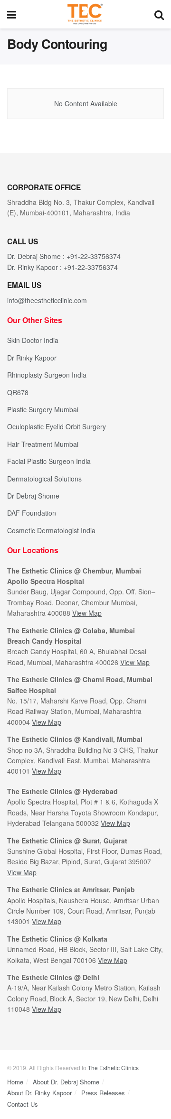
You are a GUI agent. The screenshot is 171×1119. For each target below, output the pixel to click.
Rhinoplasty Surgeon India (46, 374)
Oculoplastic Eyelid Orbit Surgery (56, 426)
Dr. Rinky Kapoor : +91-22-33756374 (62, 267)
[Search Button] (159, 14)
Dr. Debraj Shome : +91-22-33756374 (64, 256)
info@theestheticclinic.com (47, 300)
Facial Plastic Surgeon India (49, 461)
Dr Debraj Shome (33, 495)
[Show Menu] (11, 14)
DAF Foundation (31, 513)
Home (15, 1081)
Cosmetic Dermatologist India (51, 530)
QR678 (17, 392)
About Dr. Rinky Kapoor (39, 1092)
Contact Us (22, 1104)
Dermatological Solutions (44, 478)
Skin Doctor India (32, 340)
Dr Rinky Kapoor (32, 357)
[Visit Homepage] (85, 14)
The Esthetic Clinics (113, 1068)
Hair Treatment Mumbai (42, 444)
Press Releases (103, 1092)
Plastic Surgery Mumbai (42, 409)
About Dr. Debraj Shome (66, 1081)
